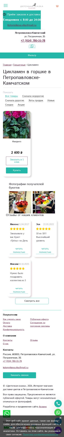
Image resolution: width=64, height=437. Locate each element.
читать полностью (19, 250)
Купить (17, 170)
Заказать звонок (19, 375)
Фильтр (32, 55)
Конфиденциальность (13, 329)
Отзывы (34, 340)
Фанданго (16, 141)
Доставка (7, 326)
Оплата (6, 322)
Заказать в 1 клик (17, 161)
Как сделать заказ (12, 319)
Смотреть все (32, 301)
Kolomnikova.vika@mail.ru (21, 25)
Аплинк (43, 406)
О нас (5, 343)
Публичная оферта (39, 319)
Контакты (7, 340)
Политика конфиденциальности (40, 434)
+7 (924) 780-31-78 (33, 40)
